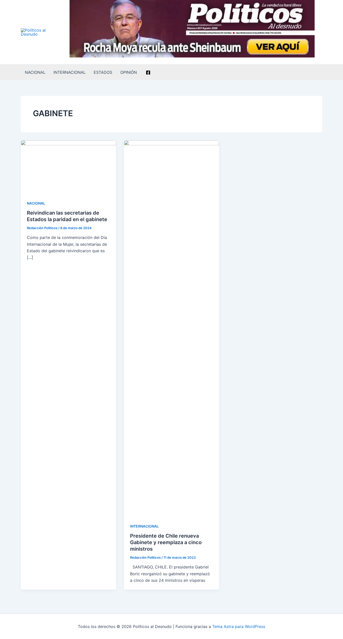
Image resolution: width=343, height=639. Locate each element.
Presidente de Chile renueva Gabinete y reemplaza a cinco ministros (166, 542)
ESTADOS (103, 72)
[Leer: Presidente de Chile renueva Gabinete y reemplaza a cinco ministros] (171, 328)
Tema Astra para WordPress (238, 626)
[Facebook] (148, 72)
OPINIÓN (128, 72)
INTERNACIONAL (69, 72)
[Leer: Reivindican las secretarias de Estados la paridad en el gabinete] (68, 166)
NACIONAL (35, 72)
